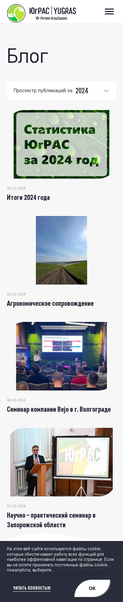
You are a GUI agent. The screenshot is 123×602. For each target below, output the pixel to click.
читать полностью (32, 588)
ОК (92, 588)
